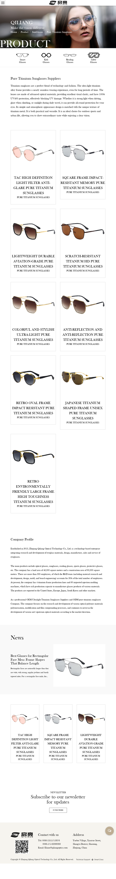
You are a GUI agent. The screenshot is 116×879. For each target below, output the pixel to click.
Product (24, 32)
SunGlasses (37, 32)
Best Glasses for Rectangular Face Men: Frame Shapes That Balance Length (29, 659)
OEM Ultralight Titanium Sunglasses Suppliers (47, 600)
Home (14, 32)
